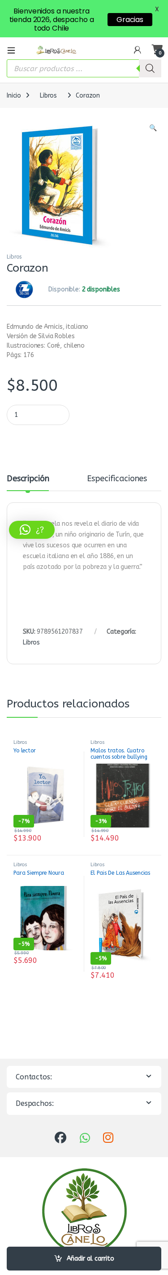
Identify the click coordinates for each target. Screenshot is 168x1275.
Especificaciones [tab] (117, 478)
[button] (153, 128)
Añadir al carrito (90, 1258)
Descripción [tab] (28, 478)
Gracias (130, 19)
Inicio (14, 95)
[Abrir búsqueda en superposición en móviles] (84, 68)
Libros (48, 95)
